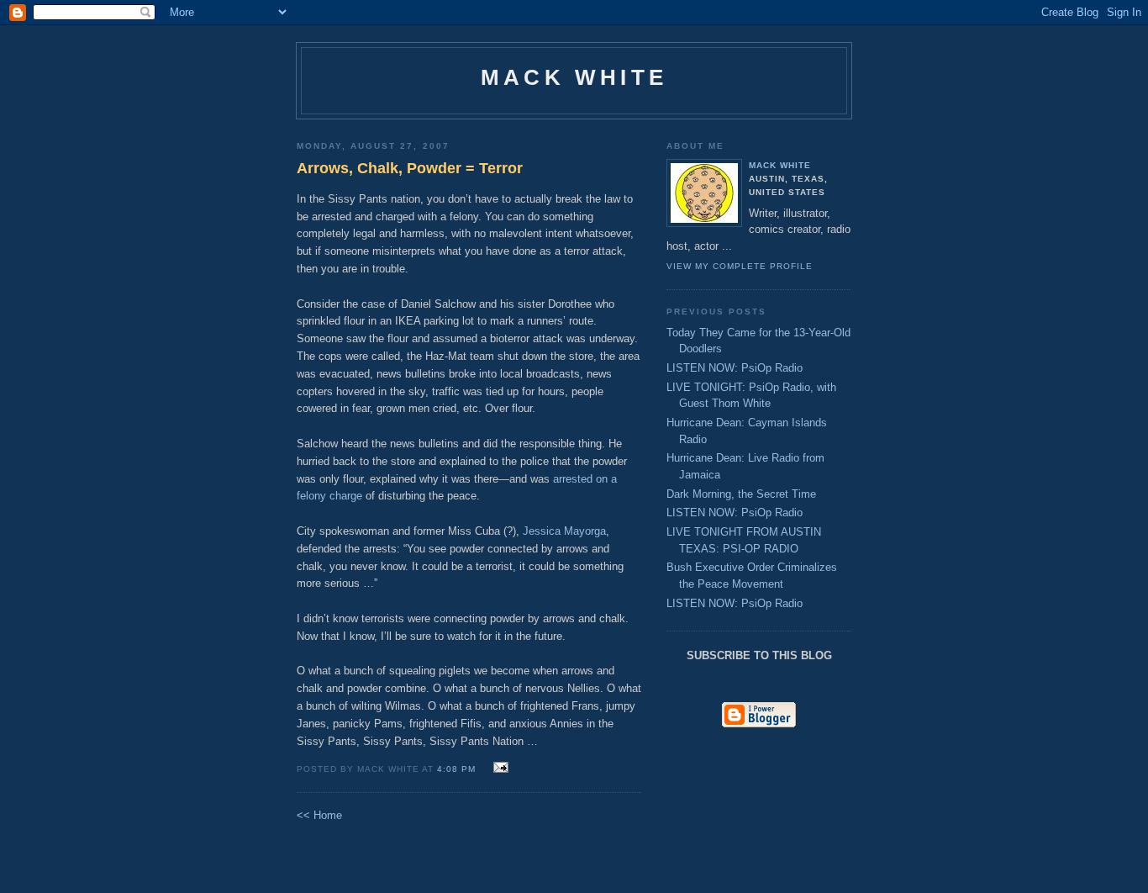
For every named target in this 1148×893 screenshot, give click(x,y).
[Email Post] (499, 768)
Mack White (574, 77)
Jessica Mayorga (564, 531)
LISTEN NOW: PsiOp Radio (734, 368)
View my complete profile (739, 266)
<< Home (319, 815)
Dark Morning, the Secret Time (741, 494)
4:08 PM (456, 769)
